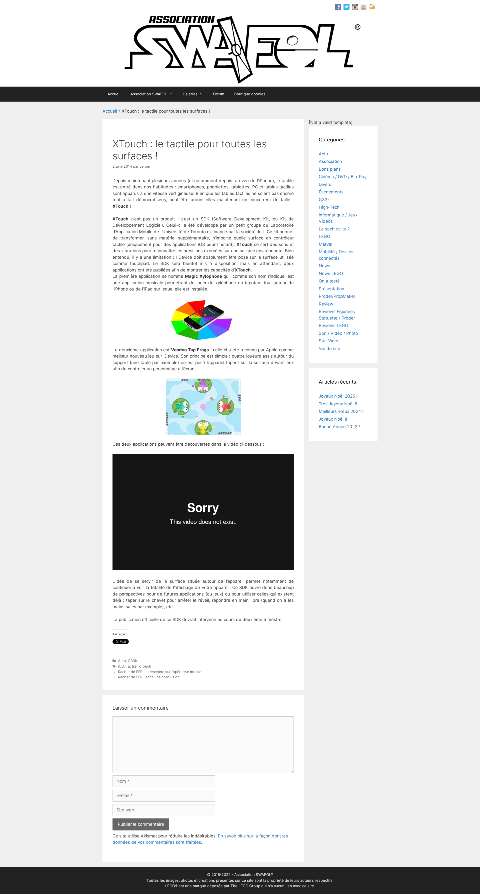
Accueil (114, 94)
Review (326, 304)
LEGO (324, 236)
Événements (331, 191)
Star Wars (328, 340)
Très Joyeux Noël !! (338, 403)
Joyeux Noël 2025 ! (338, 396)
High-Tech (329, 207)
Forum (218, 94)
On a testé (329, 280)
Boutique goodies (250, 94)
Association (330, 161)
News (324, 265)
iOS (121, 666)
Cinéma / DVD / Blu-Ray (342, 176)
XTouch (144, 666)
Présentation (331, 288)
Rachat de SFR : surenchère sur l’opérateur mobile (159, 672)
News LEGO (331, 273)
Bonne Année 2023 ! (339, 426)
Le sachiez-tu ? (334, 228)
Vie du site (329, 348)
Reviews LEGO (333, 325)
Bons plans (330, 169)
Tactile (131, 666)
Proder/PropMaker (337, 296)
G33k (132, 661)
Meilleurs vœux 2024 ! (341, 411)
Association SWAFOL (148, 94)
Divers (325, 184)
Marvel (325, 244)
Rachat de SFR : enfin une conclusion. (149, 677)
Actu (122, 661)
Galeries (190, 94)
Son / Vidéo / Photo (338, 333)
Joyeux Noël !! (333, 419)
